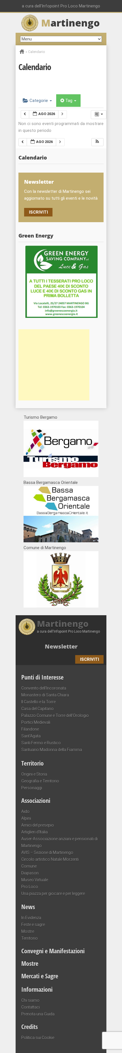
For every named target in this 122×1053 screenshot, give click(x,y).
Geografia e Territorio (40, 781)
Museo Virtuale (34, 880)
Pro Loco (29, 886)
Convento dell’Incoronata (43, 688)
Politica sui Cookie (37, 1037)
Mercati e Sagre (39, 975)
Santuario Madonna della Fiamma (51, 749)
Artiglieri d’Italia (34, 832)
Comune (29, 866)
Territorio (32, 763)
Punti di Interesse (42, 677)
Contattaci (30, 1007)
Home (22, 51)
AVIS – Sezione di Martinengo (47, 852)
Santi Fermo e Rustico (41, 743)
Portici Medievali (35, 722)
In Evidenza (31, 917)
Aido (25, 811)
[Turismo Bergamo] (61, 475)
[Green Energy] (61, 281)
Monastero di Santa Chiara (45, 695)
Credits (29, 1026)
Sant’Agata (31, 736)
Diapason (30, 873)
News (28, 906)
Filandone (30, 729)
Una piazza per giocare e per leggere (53, 893)
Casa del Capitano (37, 708)
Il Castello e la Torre (38, 702)
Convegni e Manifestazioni (53, 950)
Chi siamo (30, 1000)
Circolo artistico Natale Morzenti (50, 859)
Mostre (27, 931)
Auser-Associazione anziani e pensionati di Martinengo (59, 842)
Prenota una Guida (37, 1014)
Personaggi (31, 788)
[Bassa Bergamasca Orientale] (61, 540)
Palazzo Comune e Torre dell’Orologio (55, 715)
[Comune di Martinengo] (61, 606)
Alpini (26, 818)
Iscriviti (38, 212)
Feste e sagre (33, 924)
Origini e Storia (34, 774)
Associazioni (35, 800)
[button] (97, 142)
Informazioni (36, 989)
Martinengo (63, 623)
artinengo (70, 22)
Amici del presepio (37, 825)
